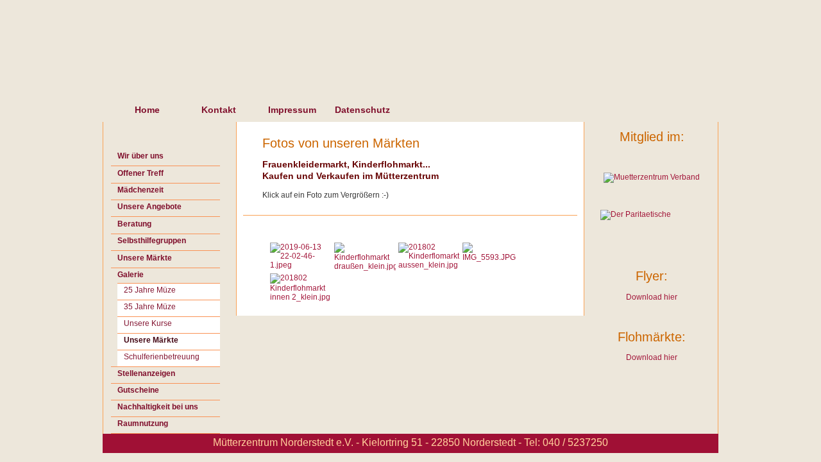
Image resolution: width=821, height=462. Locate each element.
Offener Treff (140, 173)
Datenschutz (362, 110)
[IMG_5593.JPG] (493, 257)
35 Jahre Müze (150, 306)
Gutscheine (138, 390)
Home (147, 110)
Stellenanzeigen (146, 373)
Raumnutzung (142, 423)
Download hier (651, 297)
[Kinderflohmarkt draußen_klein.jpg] (365, 266)
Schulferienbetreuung (161, 356)
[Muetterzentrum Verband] (652, 177)
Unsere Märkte (144, 257)
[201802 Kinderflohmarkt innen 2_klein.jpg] (301, 297)
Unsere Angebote (149, 206)
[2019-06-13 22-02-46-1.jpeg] (301, 265)
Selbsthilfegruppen (151, 240)
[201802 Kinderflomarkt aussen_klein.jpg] (429, 265)
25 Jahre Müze (150, 290)
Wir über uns (140, 155)
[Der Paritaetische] (651, 226)
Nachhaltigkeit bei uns (157, 406)
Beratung (134, 223)
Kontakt (218, 110)
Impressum (292, 110)
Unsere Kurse (148, 323)
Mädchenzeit (140, 189)
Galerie (130, 274)
